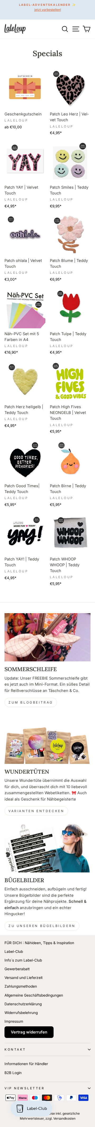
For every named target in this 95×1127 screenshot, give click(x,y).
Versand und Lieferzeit (23, 977)
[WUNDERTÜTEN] (47, 739)
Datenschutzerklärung (23, 1004)
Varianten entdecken (36, 811)
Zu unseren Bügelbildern (41, 926)
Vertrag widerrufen (29, 1032)
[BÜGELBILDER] (47, 848)
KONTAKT (15, 1049)
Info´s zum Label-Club (23, 960)
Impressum (13, 1021)
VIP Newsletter (24, 1088)
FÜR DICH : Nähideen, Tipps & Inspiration (39, 943)
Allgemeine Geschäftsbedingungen (33, 995)
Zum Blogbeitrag (30, 702)
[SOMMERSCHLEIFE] (47, 637)
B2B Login (13, 1073)
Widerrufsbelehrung (21, 1013)
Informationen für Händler (26, 1064)
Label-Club (13, 951)
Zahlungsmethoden (20, 986)
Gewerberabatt (17, 969)
